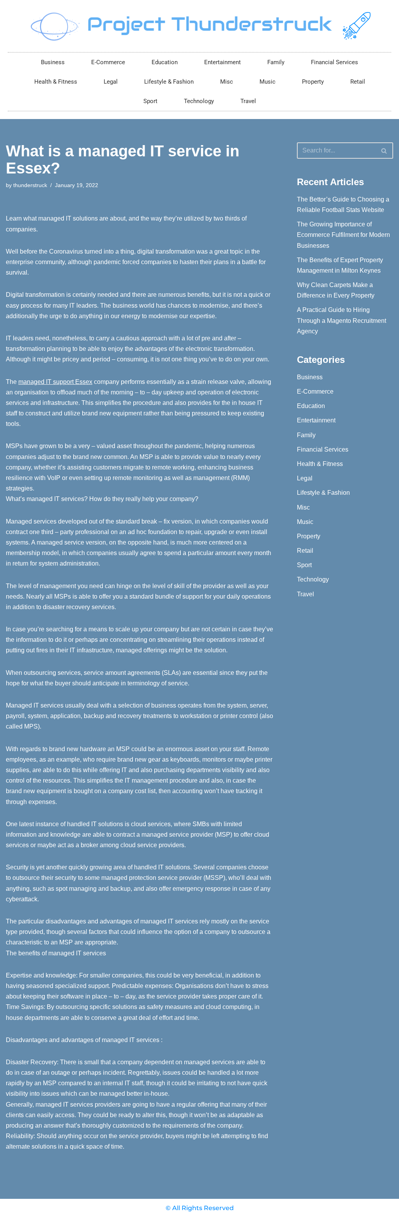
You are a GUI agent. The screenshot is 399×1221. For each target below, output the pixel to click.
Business (53, 62)
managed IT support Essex (55, 381)
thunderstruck (30, 185)
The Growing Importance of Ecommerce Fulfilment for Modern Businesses (343, 235)
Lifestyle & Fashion (169, 81)
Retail (357, 81)
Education (165, 62)
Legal (111, 81)
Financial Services (334, 62)
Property (313, 81)
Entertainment (222, 62)
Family (275, 62)
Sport (150, 101)
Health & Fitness (55, 81)
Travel (248, 101)
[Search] (384, 150)
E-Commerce (108, 62)
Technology (199, 101)
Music (267, 81)
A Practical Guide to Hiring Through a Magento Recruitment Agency (341, 320)
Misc (226, 81)
